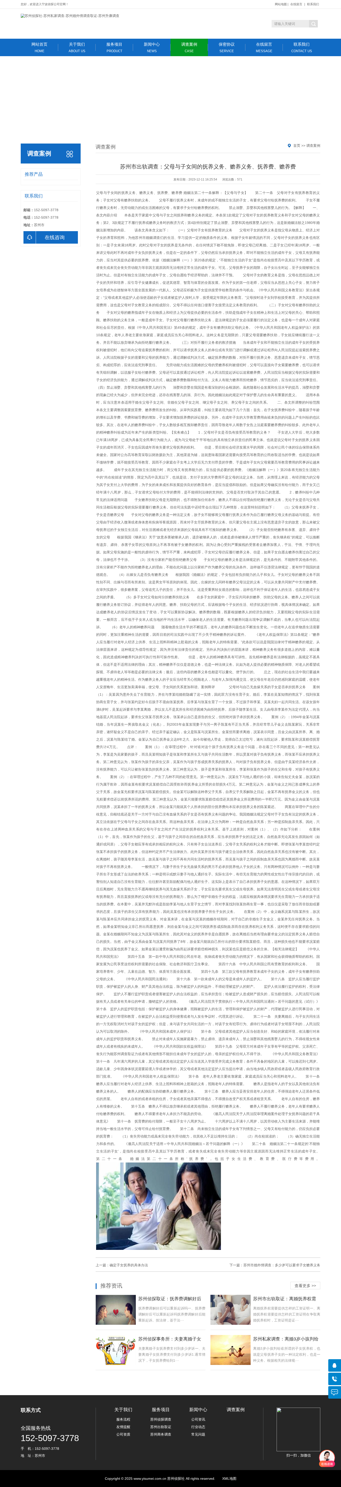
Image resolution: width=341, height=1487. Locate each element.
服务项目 (114, 47)
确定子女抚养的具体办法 (129, 1265)
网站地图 (281, 4)
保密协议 (227, 47)
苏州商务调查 (160, 1434)
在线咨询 (55, 237)
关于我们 (77, 47)
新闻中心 (152, 47)
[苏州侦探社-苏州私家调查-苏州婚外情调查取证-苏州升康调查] (70, 16)
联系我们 (313, 4)
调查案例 (189, 47)
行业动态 (198, 1427)
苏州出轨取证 (160, 1427)
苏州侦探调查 (160, 1419)
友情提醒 (123, 1427)
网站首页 (39, 47)
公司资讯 (198, 1419)
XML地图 (229, 1479)
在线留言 (296, 4)
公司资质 (123, 1434)
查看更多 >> (305, 1286)
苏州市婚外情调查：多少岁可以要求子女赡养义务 (281, 1265)
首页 (296, 146)
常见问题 (198, 1434)
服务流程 (123, 1419)
